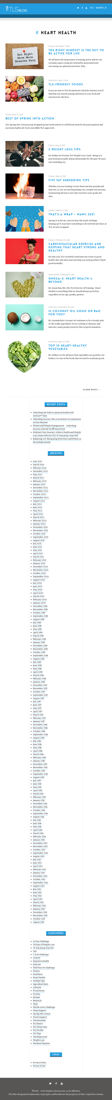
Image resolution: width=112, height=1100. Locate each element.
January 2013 (39, 873)
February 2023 (39, 481)
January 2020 (39, 603)
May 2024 (37, 461)
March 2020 (38, 596)
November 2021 (40, 530)
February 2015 (39, 797)
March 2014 (38, 833)
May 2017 (37, 708)
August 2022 (39, 501)
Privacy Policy (39, 1062)
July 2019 (37, 622)
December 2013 (40, 843)
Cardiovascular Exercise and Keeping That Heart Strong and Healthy (76, 247)
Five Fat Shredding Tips (68, 180)
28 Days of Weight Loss (44, 944)
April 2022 (38, 514)
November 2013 (40, 846)
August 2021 (39, 540)
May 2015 (37, 787)
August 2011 (38, 922)
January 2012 (39, 909)
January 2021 (39, 563)
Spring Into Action (41, 1014)
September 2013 (40, 853)
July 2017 (37, 701)
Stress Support (40, 1017)
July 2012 (37, 889)
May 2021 (37, 550)
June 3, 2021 (60, 145)
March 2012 (38, 902)
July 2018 (37, 662)
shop (35, 1004)
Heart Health (53, 274)
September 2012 (40, 882)
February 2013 (39, 869)
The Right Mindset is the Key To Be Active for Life (76, 51)
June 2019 (37, 626)
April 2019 (37, 632)
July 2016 (37, 741)
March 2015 (38, 794)
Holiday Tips (39, 981)
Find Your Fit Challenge (44, 967)
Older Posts (90, 389)
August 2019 (38, 619)
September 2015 (40, 774)
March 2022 (38, 517)
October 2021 (39, 534)
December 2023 (40, 471)
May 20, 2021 (61, 176)
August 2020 (39, 580)
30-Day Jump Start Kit (43, 948)
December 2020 (40, 566)
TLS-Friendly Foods (65, 84)
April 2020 (38, 593)
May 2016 (37, 747)
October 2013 (39, 849)
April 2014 (37, 830)
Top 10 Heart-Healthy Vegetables (67, 347)
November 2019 (40, 609)
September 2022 (41, 497)
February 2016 (39, 757)
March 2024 (38, 464)
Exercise (37, 964)
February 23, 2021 (63, 240)
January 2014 (39, 840)
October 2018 (39, 652)
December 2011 (40, 912)
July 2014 (37, 820)
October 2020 (39, 573)
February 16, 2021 (68, 274)
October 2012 (39, 879)
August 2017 (38, 698)
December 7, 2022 (63, 46)
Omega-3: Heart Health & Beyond (70, 280)
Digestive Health (41, 961)
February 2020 (40, 599)
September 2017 (40, 695)
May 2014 (37, 826)
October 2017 (39, 691)
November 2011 (40, 915)
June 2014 (37, 823)
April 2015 (37, 790)
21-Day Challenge (41, 941)
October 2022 (39, 494)
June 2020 (37, 586)
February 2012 (39, 905)
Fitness (51, 46)
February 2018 (39, 678)
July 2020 (37, 583)
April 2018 (37, 672)
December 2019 (40, 606)
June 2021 (37, 547)
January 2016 (39, 761)
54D (35, 951)
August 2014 (38, 817)
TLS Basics (38, 1023)
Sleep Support (39, 1010)
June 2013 (37, 863)
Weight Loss (39, 1040)
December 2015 (40, 764)
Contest (51, 210)
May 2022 (37, 510)
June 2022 (37, 507)
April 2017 (37, 711)
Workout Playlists (41, 1043)
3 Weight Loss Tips (64, 149)
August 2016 (38, 738)
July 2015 (37, 780)
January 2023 (39, 484)
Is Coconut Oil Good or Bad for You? (74, 312)
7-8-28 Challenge (41, 954)
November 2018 (40, 649)
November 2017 (40, 688)
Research (37, 1000)
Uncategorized (40, 1037)
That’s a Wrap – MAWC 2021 (71, 214)
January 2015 (39, 800)
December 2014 (40, 803)
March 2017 (38, 715)
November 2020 (40, 570)
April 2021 (38, 553)
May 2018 (37, 668)
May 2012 (37, 896)
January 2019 (39, 642)
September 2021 (40, 537)
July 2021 (37, 543)
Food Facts (52, 80)
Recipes (36, 997)
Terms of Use (39, 1066)
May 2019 (37, 629)
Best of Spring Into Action (29, 118)
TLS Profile (38, 1030)
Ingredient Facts (40, 984)
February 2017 (39, 718)
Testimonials (39, 1020)
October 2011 (39, 919)
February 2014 (39, 836)
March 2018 (38, 675)
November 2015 (40, 767)
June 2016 (37, 744)
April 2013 (37, 866)
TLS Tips (37, 1033)
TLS (91, 8)
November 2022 (40, 491)
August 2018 (38, 659)
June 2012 (37, 892)
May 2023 (37, 474)
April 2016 (37, 751)
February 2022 (40, 520)
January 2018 (39, 682)
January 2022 (39, 524)
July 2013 (37, 859)
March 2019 (38, 636)
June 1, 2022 (63, 80)
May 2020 (37, 589)
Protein (36, 994)
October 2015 (39, 770)
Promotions (39, 990)
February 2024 (39, 468)
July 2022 (37, 504)
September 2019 (40, 616)
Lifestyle (37, 987)
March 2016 (38, 754)
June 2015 (37, 784)
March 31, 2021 (62, 210)
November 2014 (40, 807)
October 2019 (39, 613)
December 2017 (40, 685)
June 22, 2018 (63, 342)
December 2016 (40, 724)
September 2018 (40, 655)
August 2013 (38, 856)
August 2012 (39, 886)
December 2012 (40, 876)
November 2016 (40, 728)
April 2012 (38, 899)
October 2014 (39, 810)
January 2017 (39, 721)
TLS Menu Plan (40, 1027)
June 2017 (37, 705)
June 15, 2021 (18, 114)
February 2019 (39, 639)
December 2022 (40, 487)
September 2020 (41, 576)
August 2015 (38, 777)
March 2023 (38, 478)
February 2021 (39, 560)
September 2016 (40, 734)
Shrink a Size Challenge (44, 1007)
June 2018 (37, 665)
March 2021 (38, 557)
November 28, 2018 (66, 307)
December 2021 (40, 527)
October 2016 (39, 731)
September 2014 (40, 813)
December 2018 (40, 645)
